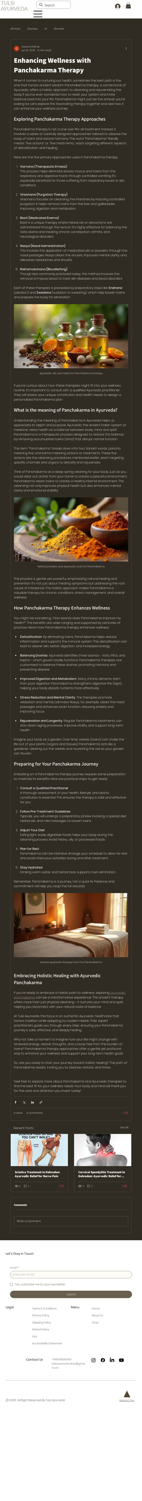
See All (124, 1127)
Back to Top (126, 1400)
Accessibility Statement (47, 1343)
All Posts (15, 28)
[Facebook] (103, 1360)
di (46, 28)
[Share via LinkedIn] (32, 1102)
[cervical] (102, 1150)
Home (96, 1308)
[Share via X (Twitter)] (24, 1102)
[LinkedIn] (112, 1360)
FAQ (34, 1336)
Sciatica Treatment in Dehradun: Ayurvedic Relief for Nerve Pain (37, 1174)
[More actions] (126, 48)
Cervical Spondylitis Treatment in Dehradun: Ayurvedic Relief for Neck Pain (101, 1174)
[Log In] (117, 6)
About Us (97, 1315)
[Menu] (38, 14)
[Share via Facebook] (15, 1102)
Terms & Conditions (44, 1308)
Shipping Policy (41, 1322)
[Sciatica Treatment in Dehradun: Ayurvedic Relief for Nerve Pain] (39, 1150)
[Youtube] (121, 1360)
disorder (59, 28)
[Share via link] (41, 1102)
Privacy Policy (40, 1315)
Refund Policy (40, 1329)
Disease (32, 28)
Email (14, 1267)
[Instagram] (93, 1360)
